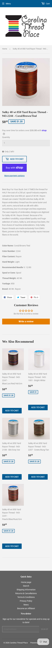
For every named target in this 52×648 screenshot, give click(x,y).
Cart (47, 3)
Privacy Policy (26, 601)
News (26, 605)
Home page (26, 582)
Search (26, 586)
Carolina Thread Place (19, 643)
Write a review (26, 321)
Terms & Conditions (26, 597)
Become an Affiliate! (26, 608)
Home (4, 49)
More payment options (14, 175)
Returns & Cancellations (26, 593)
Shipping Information (26, 589)
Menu (8, 3)
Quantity (6, 137)
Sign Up (44, 629)
